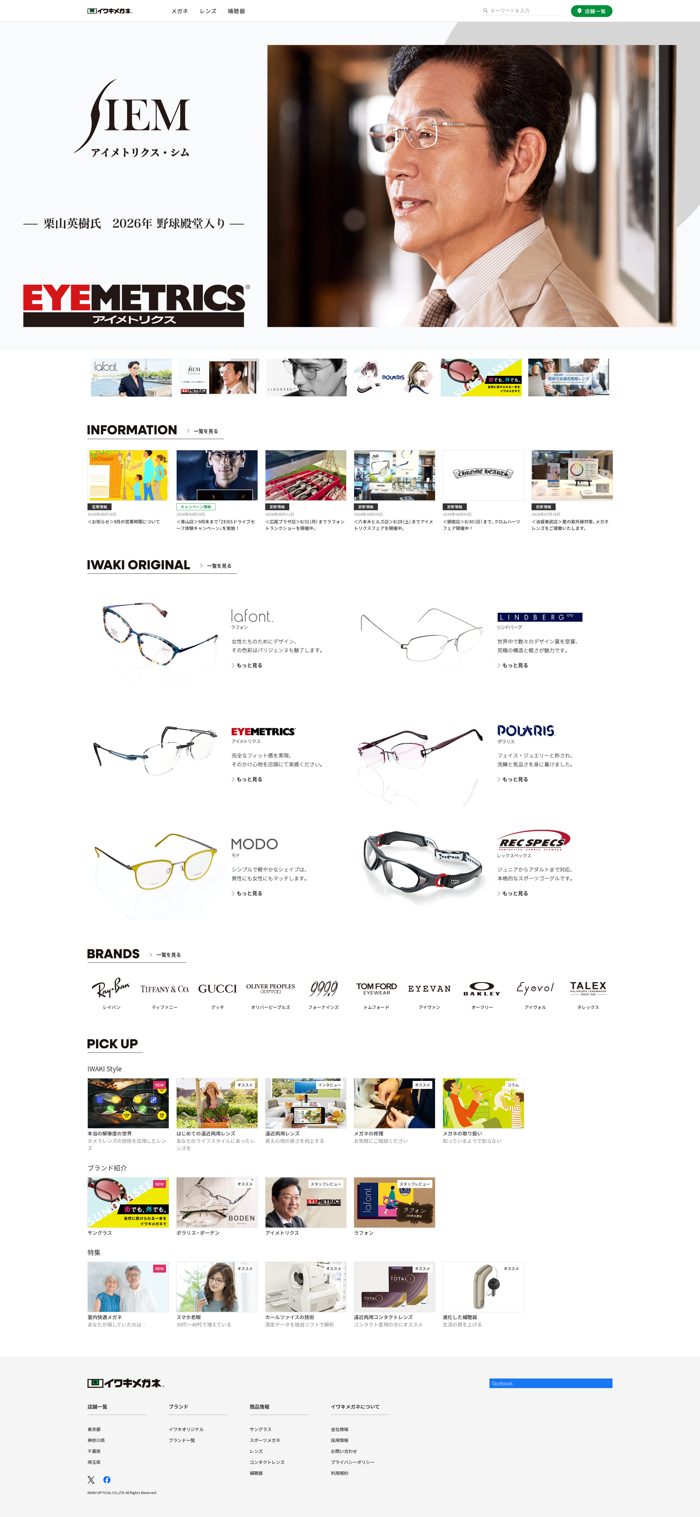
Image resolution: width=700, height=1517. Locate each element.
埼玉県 (94, 1462)
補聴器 (236, 11)
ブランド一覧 (182, 1440)
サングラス (261, 1429)
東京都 (94, 1429)
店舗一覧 (595, 11)
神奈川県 (96, 1440)
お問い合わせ (344, 1451)
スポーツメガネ (265, 1440)
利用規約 (339, 1473)
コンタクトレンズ (267, 1462)
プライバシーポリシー (353, 1462)
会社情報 (339, 1429)
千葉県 (94, 1451)
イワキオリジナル (186, 1429)
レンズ (256, 1451)
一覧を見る (206, 430)
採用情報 (339, 1440)
